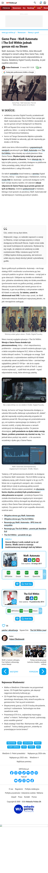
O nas (11, 789)
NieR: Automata (30, 150)
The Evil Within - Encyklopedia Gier (24, 598)
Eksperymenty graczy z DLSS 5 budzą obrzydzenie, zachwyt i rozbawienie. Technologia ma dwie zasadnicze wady (24, 708)
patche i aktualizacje (10, 630)
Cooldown (28, 743)
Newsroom (17, 8)
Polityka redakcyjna (32, 789)
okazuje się (36, 159)
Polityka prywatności (12, 793)
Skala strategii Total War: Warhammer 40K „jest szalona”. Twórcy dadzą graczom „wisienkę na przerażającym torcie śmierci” (23, 726)
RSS (38, 747)
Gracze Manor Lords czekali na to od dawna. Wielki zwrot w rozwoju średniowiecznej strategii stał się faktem (23, 544)
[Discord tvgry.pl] (28, 780)
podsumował (28, 189)
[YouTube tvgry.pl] (16, 780)
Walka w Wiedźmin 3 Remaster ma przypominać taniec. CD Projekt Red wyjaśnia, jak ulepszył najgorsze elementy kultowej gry (23, 690)
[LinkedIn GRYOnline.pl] (32, 773)
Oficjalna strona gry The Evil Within (19, 519)
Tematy (31, 747)
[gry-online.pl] (11, 3)
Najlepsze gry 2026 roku (37, 753)
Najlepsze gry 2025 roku (18, 757)
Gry (24, 8)
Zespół (13, 797)
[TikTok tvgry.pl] (20, 780)
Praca (20, 797)
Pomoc (34, 797)
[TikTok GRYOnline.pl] (24, 773)
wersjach (6, 150)
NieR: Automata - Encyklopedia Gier (24, 559)
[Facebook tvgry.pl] (32, 780)
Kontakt (27, 797)
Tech (24, 747)
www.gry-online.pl (8, 32)
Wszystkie (11, 743)
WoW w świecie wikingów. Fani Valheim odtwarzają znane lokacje (12, 660)
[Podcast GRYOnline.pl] (28, 773)
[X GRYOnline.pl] (20, 773)
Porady (38, 743)
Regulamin (19, 789)
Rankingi (30, 8)
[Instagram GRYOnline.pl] (16, 773)
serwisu (35, 174)
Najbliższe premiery (24, 761)
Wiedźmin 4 (34, 757)
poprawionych (36, 147)
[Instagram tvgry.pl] (24, 780)
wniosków (14, 174)
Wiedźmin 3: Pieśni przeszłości (13, 753)
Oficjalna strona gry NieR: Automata (19, 515)
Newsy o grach (33, 32)
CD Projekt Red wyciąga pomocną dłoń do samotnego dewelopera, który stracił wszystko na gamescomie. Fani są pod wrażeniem (24, 699)
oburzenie (40, 489)
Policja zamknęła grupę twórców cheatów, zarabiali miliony (35, 660)
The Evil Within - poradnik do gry (17, 535)
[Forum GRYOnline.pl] (36, 773)
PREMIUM (6, 8)
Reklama (40, 793)
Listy (39, 8)
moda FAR (6, 180)
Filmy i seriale (13, 747)
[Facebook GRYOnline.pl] (12, 773)
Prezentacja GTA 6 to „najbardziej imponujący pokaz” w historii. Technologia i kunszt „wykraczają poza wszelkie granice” (24, 717)
